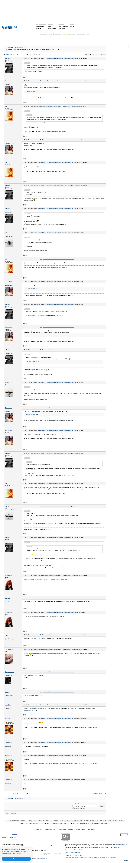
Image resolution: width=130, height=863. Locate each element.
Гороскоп (61, 24)
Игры (72, 24)
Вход (88, 34)
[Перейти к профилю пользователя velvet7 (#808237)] (9, 72)
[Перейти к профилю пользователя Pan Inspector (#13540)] (9, 94)
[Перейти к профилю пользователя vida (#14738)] (9, 120)
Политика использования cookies (73, 855)
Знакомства (40, 26)
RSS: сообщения (50, 829)
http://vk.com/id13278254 (30, 710)
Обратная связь (91, 829)
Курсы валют (52, 28)
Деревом (103, 54)
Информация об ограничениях (72, 852)
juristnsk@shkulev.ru (42, 858)
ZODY (72, 26)
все (30, 54)
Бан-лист (70, 829)
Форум (38, 28)
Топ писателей (62, 829)
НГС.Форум (8, 47)
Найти (50, 34)
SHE (12, 47)
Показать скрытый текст (31, 91)
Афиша (50, 26)
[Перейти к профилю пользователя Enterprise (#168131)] (9, 734)
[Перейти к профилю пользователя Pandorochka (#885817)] (9, 663)
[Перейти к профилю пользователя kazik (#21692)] (9, 246)
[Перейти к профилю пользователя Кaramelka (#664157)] (9, 589)
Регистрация (58, 34)
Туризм (50, 24)
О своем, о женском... (19, 47)
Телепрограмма (63, 26)
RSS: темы (39, 829)
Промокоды (62, 28)
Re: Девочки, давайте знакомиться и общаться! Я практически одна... (57, 58)
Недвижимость (41, 24)
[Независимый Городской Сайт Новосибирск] (9, 27)
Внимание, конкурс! (69, 34)
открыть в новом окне (79, 808)
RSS (96, 54)
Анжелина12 (13, 813)
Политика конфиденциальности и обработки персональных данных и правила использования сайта (90, 857)
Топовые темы (81, 34)
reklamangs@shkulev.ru (121, 844)
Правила (77, 829)
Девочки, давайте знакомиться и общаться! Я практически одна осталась (58, 80)
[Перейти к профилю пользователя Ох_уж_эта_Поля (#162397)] (8, 683)
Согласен (16, 859)
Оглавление (43, 34)
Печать (89, 54)
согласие (18, 853)
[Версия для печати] (24, 77)
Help (83, 829)
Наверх (126, 860)
